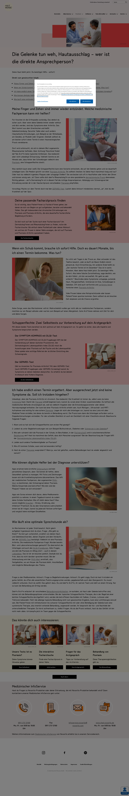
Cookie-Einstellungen (42, 101)
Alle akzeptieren (87, 101)
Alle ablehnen (72, 101)
